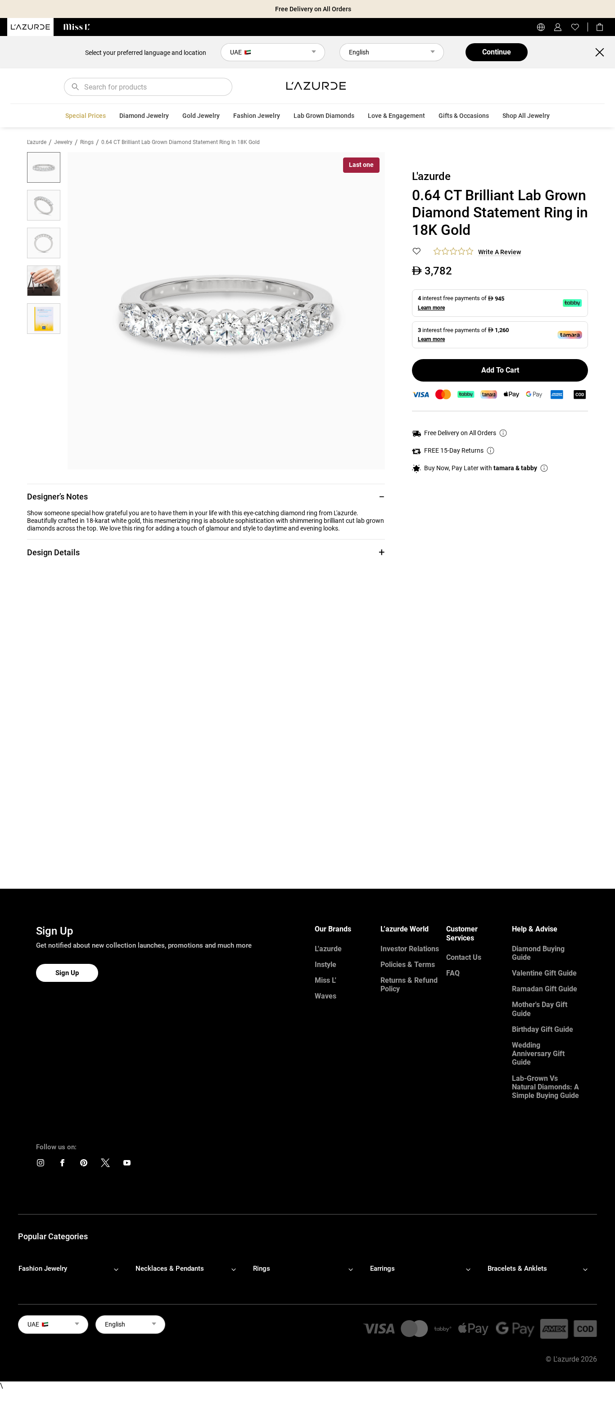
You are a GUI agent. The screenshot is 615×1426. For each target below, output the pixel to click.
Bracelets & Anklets (517, 1268)
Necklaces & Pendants (170, 1268)
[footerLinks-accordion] (73, 1269)
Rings (87, 142)
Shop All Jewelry (526, 115)
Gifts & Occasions (464, 115)
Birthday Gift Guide (542, 1029)
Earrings (382, 1268)
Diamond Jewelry (144, 115)
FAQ (453, 973)
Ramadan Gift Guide (544, 989)
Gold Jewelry (201, 115)
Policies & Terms (407, 964)
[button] (206, 496)
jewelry (63, 142)
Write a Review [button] (499, 252)
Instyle (325, 964)
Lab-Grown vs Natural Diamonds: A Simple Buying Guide (545, 1087)
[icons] (40, 1165)
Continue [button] (496, 52)
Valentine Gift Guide (544, 973)
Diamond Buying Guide (538, 953)
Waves (325, 996)
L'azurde (36, 142)
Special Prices (85, 115)
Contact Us (463, 957)
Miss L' (325, 980)
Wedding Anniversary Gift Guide (538, 1053)
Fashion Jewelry (256, 115)
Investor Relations (409, 949)
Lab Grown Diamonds (324, 115)
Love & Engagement (396, 115)
